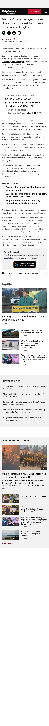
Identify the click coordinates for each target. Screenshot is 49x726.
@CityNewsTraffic (31, 102)
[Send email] (19, 33)
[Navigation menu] (46, 11)
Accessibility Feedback (37, 273)
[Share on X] (3, 33)
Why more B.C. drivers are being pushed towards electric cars (23, 202)
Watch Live (35, 12)
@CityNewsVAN (13, 102)
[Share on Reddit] (14, 33)
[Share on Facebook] (9, 33)
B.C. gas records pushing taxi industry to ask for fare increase (26, 195)
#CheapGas (23, 99)
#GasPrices (11, 99)
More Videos (7, 543)
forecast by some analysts (13, 61)
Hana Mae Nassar (12, 39)
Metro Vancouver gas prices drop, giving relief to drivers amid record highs (22, 23)
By (11, 39)
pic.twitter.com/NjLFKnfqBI (19, 106)
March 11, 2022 (35, 113)
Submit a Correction (13, 273)
